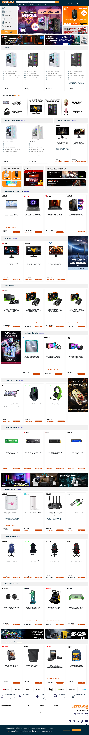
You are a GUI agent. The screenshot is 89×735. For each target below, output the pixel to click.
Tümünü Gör (17, 48)
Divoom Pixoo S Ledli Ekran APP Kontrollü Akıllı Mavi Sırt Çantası (76, 666)
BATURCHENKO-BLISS (8, 141)
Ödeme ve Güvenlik (30, 716)
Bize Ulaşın (42, 722)
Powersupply (3, 720)
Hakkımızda (40, 4)
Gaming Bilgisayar (16, 722)
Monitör (2, 722)
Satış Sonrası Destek (44, 718)
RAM (2, 714)
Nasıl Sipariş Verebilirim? (44, 708)
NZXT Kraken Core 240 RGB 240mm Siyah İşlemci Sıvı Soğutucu (53, 357)
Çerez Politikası (29, 722)
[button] (31, 33)
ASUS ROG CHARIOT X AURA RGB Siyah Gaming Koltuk (55, 560)
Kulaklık (14, 708)
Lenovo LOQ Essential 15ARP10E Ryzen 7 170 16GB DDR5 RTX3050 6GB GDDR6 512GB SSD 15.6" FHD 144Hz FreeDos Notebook (33, 216)
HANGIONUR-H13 (71, 69)
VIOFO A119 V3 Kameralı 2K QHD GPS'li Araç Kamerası (11, 666)
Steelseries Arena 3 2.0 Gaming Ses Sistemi (11, 608)
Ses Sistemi (15, 714)
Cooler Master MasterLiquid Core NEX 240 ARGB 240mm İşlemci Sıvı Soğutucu (76, 357)
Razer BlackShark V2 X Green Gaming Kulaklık (56, 404)
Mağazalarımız (33, 4)
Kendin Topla (25, 4)
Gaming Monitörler (16, 720)
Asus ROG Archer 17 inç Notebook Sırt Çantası (33, 666)
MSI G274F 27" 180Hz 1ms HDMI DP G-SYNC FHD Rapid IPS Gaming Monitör (11, 263)
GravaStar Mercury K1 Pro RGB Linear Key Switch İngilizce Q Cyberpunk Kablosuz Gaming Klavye (11, 404)
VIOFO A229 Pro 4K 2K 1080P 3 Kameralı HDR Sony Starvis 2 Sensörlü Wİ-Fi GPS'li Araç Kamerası (55, 666)
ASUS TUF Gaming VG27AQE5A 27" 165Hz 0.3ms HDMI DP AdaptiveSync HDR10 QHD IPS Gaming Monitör (33, 263)
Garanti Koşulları (30, 718)
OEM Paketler (18, 4)
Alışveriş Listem (56, 714)
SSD (2, 716)
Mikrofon (14, 710)
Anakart (2, 710)
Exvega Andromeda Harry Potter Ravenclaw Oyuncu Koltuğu (11, 560)
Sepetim (55, 716)
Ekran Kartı (3, 712)
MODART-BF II (49, 69)
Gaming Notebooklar (17, 718)
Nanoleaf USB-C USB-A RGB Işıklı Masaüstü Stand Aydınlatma (33, 608)
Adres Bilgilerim (56, 710)
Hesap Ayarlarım (57, 708)
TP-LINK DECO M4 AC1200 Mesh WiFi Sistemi (33, 513)
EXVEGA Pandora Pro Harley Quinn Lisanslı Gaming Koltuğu (76, 560)
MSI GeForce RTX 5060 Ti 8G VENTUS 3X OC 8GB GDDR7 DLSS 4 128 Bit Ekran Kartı (11, 310)
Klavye (2, 724)
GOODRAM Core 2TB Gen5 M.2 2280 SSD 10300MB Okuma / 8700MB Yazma (76, 452)
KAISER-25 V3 (32, 141)
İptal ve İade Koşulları (44, 714)
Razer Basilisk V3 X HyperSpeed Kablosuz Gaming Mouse (34, 404)
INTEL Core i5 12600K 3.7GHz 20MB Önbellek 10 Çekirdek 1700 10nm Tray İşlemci (31, 357)
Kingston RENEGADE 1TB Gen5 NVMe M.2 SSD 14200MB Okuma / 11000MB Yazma (55, 452)
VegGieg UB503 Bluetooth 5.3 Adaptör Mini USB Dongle (76, 513)
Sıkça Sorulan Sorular (44, 716)
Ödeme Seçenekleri (43, 712)
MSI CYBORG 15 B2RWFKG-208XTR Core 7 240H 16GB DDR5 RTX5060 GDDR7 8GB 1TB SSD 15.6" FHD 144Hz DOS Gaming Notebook (54, 216)
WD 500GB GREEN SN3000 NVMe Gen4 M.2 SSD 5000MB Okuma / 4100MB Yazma (11, 452)
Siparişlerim (56, 712)
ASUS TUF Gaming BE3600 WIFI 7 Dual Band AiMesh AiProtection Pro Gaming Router (54, 513)
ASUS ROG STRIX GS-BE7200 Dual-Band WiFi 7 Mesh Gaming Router (11, 513)
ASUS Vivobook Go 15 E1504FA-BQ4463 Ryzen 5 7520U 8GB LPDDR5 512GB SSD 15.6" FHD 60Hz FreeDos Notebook (11, 216)
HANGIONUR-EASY (28, 69)
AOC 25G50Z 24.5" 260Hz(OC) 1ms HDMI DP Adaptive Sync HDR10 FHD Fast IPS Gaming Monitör (56, 263)
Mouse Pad (15, 712)
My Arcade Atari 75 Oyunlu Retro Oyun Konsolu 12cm (55, 608)
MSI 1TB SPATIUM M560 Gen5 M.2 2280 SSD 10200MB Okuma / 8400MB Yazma (33, 452)
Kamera (14, 716)
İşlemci (2, 708)
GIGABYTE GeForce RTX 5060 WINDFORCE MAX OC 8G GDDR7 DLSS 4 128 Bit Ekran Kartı (55, 310)
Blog (45, 4)
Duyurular (42, 720)
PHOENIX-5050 (6, 69)
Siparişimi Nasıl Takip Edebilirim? (46, 710)
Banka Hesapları (30, 714)
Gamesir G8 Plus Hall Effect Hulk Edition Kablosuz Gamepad (76, 608)
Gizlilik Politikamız (30, 724)
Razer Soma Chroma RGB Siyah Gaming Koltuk (33, 560)
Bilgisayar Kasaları (4, 718)
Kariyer (28, 710)
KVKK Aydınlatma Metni (31, 720)
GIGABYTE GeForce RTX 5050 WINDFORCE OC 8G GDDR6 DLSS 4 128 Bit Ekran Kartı (33, 310)
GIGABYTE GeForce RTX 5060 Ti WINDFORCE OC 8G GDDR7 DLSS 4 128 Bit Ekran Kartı (76, 310)
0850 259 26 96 (82, 714)
